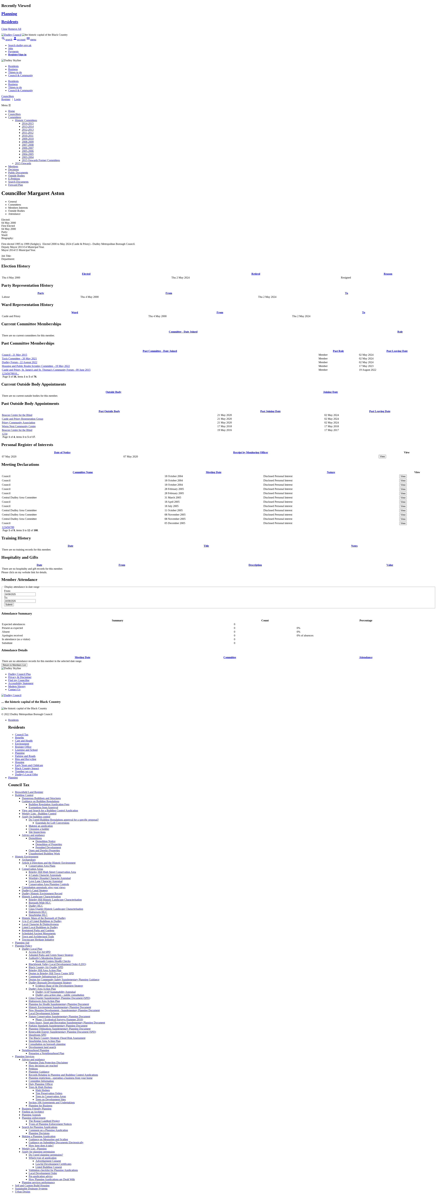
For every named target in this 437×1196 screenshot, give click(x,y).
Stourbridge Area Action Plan (44, 1041)
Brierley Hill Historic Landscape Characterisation (55, 899)
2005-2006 (28, 151)
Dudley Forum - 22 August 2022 (19, 362)
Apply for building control (36, 816)
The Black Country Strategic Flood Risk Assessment (57, 1038)
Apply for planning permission (38, 1151)
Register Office (23, 746)
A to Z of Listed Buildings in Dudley (42, 921)
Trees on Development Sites (51, 1099)
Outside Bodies (16, 175)
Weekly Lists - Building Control (39, 813)
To (346, 293)
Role (400, 331)
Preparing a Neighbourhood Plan (46, 1053)
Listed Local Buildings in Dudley (40, 927)
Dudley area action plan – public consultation (60, 994)
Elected (86, 273)
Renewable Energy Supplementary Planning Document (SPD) (62, 1031)
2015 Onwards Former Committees (41, 160)
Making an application (41, 825)
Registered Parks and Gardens (38, 930)
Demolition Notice (45, 841)
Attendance (365, 657)
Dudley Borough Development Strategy (50, 982)
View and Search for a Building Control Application (50, 810)
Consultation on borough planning (47, 1044)
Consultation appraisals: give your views (43, 887)
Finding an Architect (33, 1111)
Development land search (42, 1047)
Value (389, 565)
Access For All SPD (40, 951)
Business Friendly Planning (36, 1108)
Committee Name (83, 472)
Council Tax (21, 734)
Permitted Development (48, 847)
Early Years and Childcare (29, 765)
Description (255, 565)
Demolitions (35, 838)
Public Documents (18, 172)
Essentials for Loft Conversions (52, 822)
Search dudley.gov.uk (19, 45)
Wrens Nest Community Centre (19, 426)
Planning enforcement (33, 1117)
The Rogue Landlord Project (44, 1120)
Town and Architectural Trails (38, 936)
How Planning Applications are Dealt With (52, 1179)
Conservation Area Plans (42, 865)
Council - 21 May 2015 (14, 354)
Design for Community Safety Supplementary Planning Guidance (64, 979)
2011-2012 (27, 132)
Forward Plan (15, 184)
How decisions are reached (43, 1065)
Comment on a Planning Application (48, 1130)
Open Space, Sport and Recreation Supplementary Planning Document (67, 1022)
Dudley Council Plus (19, 674)
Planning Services (24, 1056)
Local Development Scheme (44, 1013)
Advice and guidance (33, 835)
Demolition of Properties (49, 844)
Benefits (19, 737)
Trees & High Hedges (40, 1087)
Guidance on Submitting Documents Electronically (56, 1142)
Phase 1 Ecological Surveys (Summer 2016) (59, 1019)
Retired (255, 273)
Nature (331, 472)
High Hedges (43, 1090)
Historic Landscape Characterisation (41, 896)
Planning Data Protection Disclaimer (48, 1062)
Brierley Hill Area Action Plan (45, 970)
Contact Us (14, 689)
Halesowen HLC (38, 911)
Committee (229, 657)
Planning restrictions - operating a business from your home (61, 1077)
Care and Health (24, 740)
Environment (22, 743)
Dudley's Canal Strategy (35, 890)
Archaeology (29, 859)
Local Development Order (43, 1173)
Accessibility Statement (20, 683)
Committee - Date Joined (183, 331)
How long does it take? (41, 1145)
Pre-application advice (41, 1176)
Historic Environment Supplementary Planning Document (60, 1007)
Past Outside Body (109, 411)
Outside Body (113, 392)
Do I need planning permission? (46, 1154)
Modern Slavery (17, 686)
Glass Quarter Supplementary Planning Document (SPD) (59, 998)
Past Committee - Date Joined (160, 351)
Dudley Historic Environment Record (42, 893)
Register (5, 99)
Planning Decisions (39, 1133)
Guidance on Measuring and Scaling (48, 1139)
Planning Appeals (31, 1114)
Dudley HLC (36, 905)
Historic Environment (26, 856)
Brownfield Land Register (29, 792)
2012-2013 (28, 129)
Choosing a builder (39, 829)
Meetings (13, 166)
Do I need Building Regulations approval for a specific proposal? (64, 819)
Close (4, 28)
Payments (13, 51)
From (169, 293)
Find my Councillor (18, 680)
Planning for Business (40, 1105)
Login (17, 99)
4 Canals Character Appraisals (45, 875)
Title (206, 545)
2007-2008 (28, 144)
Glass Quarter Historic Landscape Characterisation (56, 908)
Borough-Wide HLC (40, 902)
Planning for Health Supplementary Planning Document (59, 1004)
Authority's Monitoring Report (45, 958)
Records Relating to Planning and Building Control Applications (63, 1074)
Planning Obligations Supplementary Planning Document (59, 1028)
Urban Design (22, 1191)
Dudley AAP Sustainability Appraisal (56, 991)
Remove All (14, 28)
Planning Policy (23, 945)
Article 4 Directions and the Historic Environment (48, 862)
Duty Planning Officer (41, 1084)
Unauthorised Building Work (44, 853)
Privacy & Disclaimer (19, 677)
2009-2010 (28, 138)
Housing (19, 762)
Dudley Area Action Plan (42, 988)
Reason (388, 273)
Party (41, 293)
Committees (14, 117)
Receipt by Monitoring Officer (250, 452)
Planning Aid (22, 942)
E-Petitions (14, 178)
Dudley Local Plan (32, 948)
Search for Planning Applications (39, 1127)
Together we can (24, 771)
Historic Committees (26, 120)
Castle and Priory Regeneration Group (22, 418)
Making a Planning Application (38, 1136)
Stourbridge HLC (38, 915)
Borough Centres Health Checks (53, 961)
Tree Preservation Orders (49, 1093)
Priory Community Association (18, 422)
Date (70, 545)
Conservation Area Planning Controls (49, 884)
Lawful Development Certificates (53, 1164)
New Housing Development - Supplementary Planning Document (64, 1010)
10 (15, 373)
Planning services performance (38, 1182)
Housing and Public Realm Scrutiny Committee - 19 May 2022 (36, 366)
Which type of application (43, 1157)
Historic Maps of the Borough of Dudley (44, 918)
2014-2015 (28, 123)
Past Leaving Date (397, 351)
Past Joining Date (270, 411)
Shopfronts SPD (37, 1034)
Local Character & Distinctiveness (40, 924)
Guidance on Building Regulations (40, 801)
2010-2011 (27, 135)
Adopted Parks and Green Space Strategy (51, 955)
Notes (354, 545)
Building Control (24, 795)
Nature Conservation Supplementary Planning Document (59, 1016)
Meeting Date (213, 472)
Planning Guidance (39, 1071)
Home (11, 111)
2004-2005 (28, 154)
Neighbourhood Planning (35, 1050)
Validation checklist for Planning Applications (53, 1170)
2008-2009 (28, 141)
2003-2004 (28, 157)
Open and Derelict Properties (44, 850)
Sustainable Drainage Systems (31, 1188)
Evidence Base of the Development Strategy (59, 985)
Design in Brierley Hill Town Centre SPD (51, 973)
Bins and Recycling (25, 759)
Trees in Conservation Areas (51, 1096)
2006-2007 (28, 148)
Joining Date (330, 392)
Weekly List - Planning (34, 1148)
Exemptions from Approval (43, 807)
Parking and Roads (25, 756)
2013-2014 (28, 126)
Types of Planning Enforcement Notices (50, 1124)
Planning (20, 753)
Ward (74, 312)
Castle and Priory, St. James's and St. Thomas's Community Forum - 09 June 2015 (46, 369)
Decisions (13, 169)
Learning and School (26, 749)
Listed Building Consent (49, 1167)
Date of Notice (62, 452)
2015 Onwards (23, 163)
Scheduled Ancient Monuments (39, 933)
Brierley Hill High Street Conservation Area (52, 872)
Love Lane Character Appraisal (45, 881)
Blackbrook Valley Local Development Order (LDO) (57, 964)
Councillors (14, 114)
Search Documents (18, 181)
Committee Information (41, 1081)
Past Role (338, 351)
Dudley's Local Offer (26, 774)
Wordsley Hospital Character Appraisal (50, 878)
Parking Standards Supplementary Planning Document (58, 1025)
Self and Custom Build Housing (32, 1185)
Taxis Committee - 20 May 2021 (19, 358)
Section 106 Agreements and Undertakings (52, 1102)
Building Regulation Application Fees (49, 804)
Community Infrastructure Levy (46, 976)
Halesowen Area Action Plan (44, 1001)
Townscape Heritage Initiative (38, 939)
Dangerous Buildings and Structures (41, 798)
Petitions (33, 1068)
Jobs (10, 48)
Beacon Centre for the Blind (17, 415)
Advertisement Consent (48, 1160)
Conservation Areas (32, 868)
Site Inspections (37, 832)
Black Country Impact (27, 768)
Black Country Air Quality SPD (46, 967)
